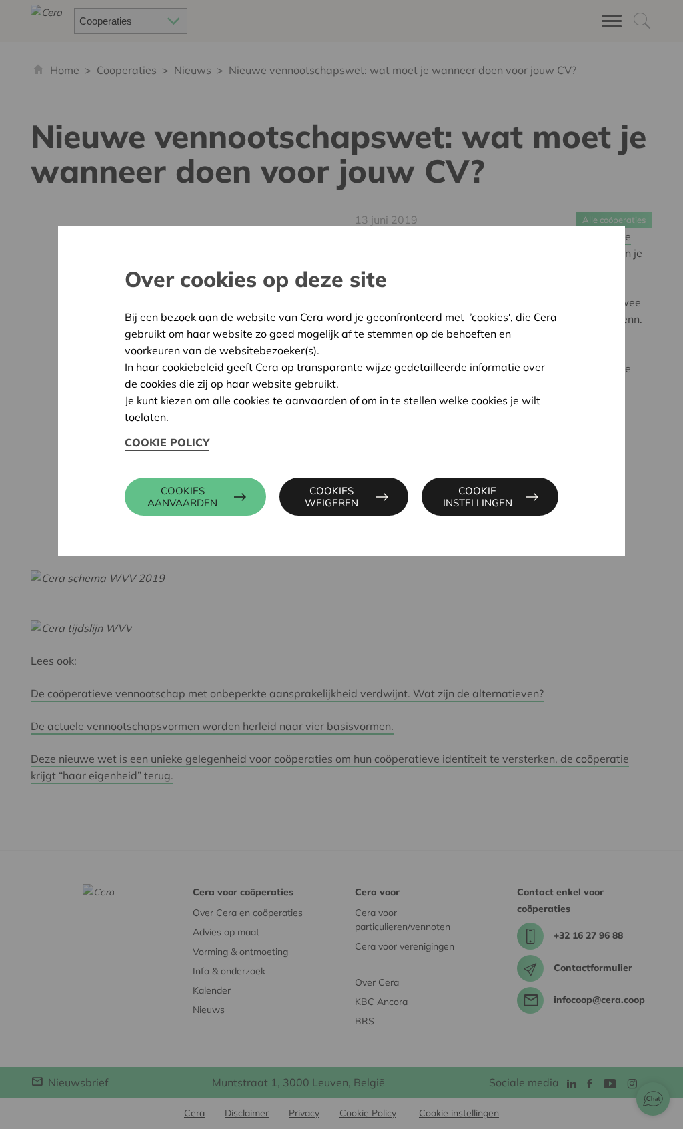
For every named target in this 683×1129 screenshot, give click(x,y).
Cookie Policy (167, 442)
